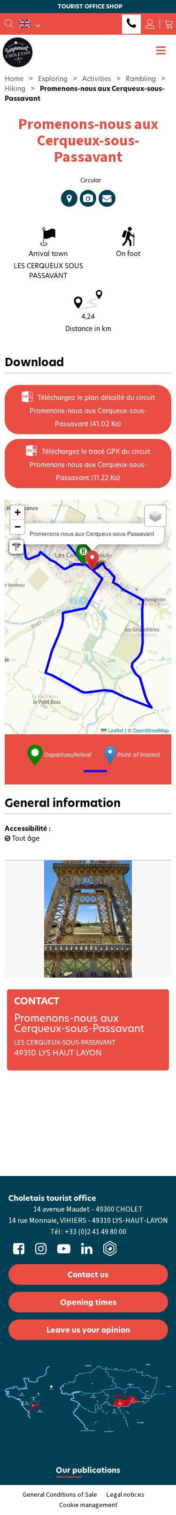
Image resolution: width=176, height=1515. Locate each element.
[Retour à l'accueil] (17, 51)
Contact (107, 198)
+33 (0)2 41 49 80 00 (131, 24)
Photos (88, 198)
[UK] (29, 24)
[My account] (150, 24)
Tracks (69, 198)
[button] (169, 24)
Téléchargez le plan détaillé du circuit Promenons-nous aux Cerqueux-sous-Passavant (92, 410)
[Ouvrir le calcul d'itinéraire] (16, 547)
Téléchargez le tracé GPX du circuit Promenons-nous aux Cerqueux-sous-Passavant (90, 464)
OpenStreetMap (151, 730)
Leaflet (115, 730)
